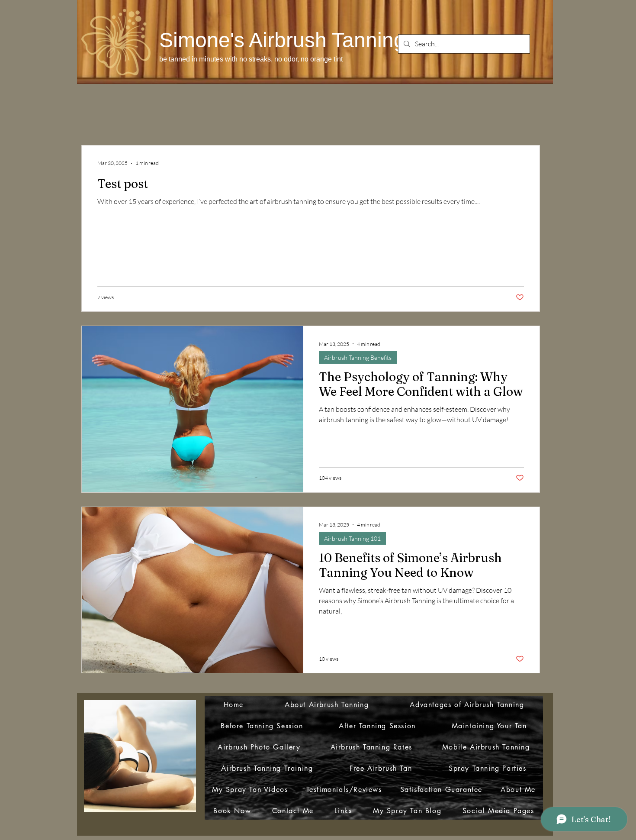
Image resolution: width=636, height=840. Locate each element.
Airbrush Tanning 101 (352, 538)
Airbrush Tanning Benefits (358, 357)
